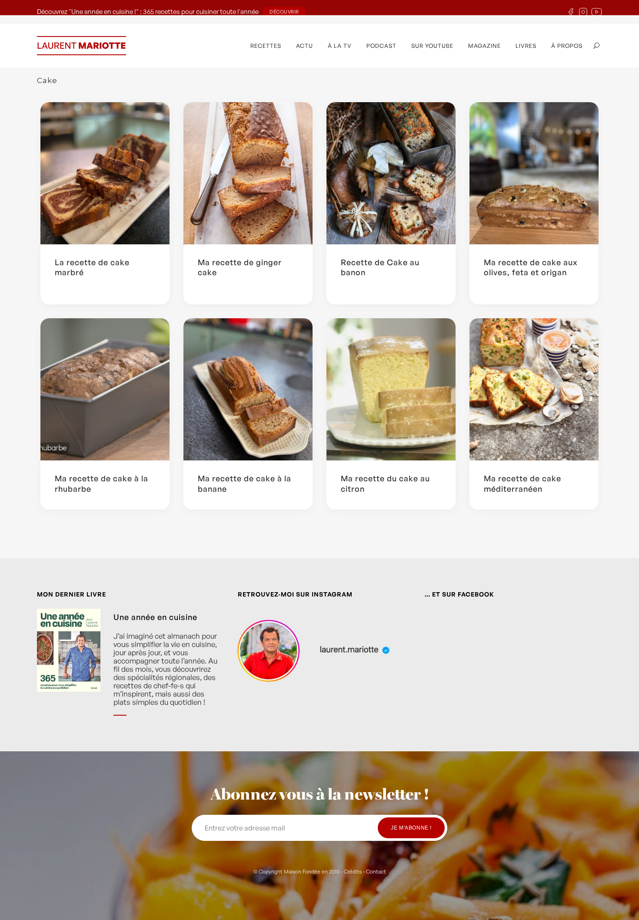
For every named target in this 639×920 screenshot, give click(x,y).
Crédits (353, 871)
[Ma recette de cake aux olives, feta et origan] (534, 173)
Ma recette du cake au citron (385, 483)
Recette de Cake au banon (380, 267)
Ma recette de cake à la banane (244, 483)
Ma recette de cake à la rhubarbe (101, 483)
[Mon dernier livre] (68, 669)
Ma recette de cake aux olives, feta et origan (531, 267)
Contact (376, 871)
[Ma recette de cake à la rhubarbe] (105, 389)
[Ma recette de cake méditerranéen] (534, 389)
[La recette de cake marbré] (105, 173)
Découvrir (284, 12)
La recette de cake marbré (92, 267)
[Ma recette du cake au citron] (391, 389)
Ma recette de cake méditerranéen (522, 483)
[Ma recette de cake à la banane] (248, 389)
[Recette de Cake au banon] (391, 173)
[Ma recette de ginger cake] (248, 173)
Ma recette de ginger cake (240, 267)
